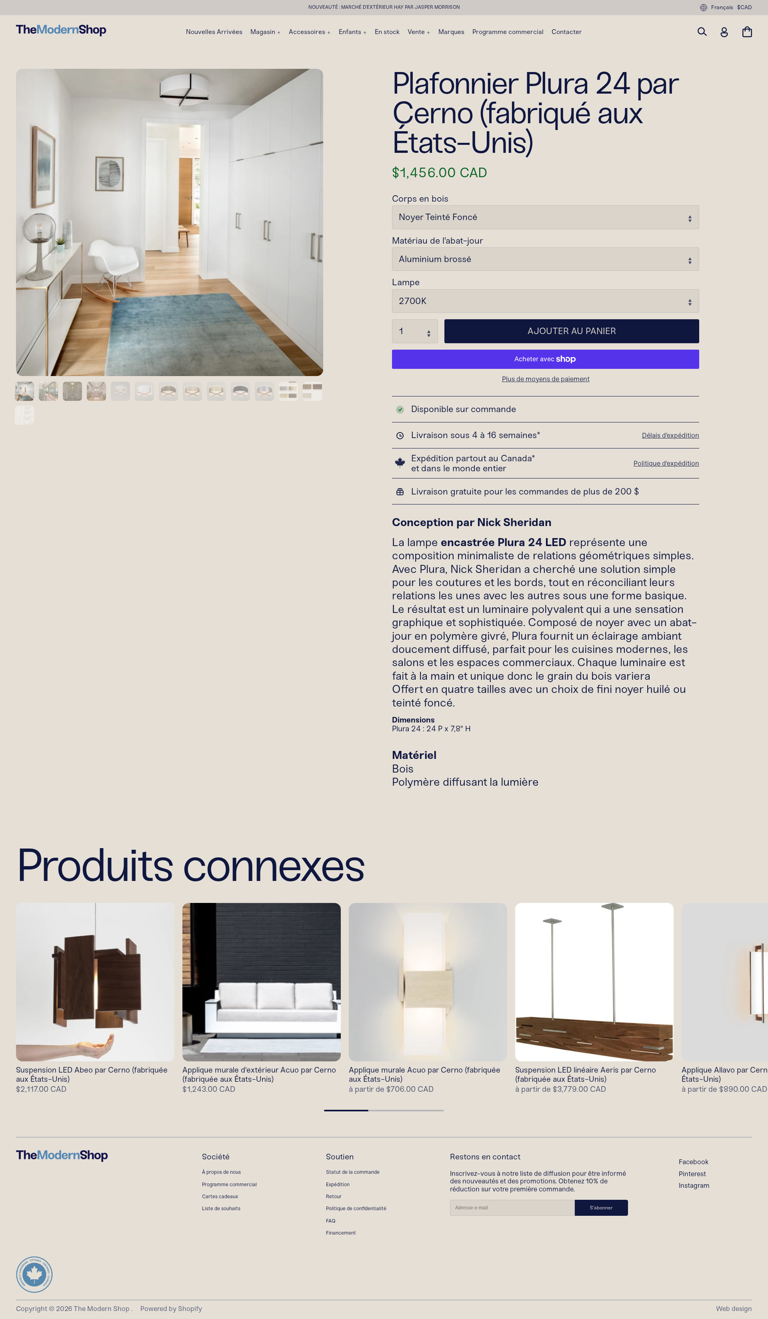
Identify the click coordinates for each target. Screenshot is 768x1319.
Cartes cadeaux (220, 1196)
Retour (334, 1196)
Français (722, 7)
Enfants (351, 32)
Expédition (338, 1184)
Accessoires (308, 32)
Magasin (263, 32)
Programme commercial (508, 32)
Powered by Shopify (171, 1309)
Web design (734, 1309)
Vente (417, 32)
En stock (387, 32)
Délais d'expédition (670, 435)
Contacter (567, 32)
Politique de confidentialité (356, 1208)
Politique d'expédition (666, 463)
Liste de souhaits (221, 1208)
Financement (341, 1233)
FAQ (331, 1221)
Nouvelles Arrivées (214, 32)
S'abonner (601, 1208)
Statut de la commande (353, 1172)
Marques (451, 32)
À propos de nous (221, 1172)
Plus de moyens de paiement (546, 379)
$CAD (744, 7)
